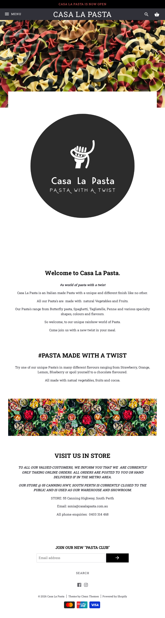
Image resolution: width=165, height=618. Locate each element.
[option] (82, 54)
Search (82, 573)
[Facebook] (79, 586)
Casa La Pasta (82, 14)
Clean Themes (90, 596)
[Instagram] (86, 586)
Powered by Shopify (114, 596)
